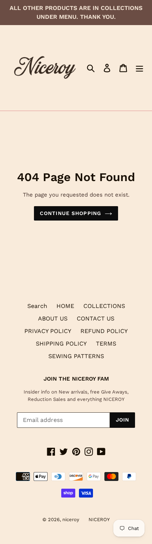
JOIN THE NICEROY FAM (76, 378)
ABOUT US (53, 318)
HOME (65, 305)
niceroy (70, 519)
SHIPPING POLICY (61, 343)
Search (37, 305)
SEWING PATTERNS (76, 356)
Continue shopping (70, 213)
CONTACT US (95, 318)
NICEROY (99, 519)
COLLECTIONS (104, 305)
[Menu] (139, 68)
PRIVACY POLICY (47, 331)
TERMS (106, 343)
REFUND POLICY (104, 331)
